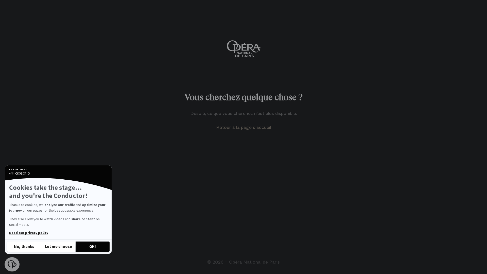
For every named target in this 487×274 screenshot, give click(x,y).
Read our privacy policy (28, 233)
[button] (12, 264)
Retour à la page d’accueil (243, 127)
